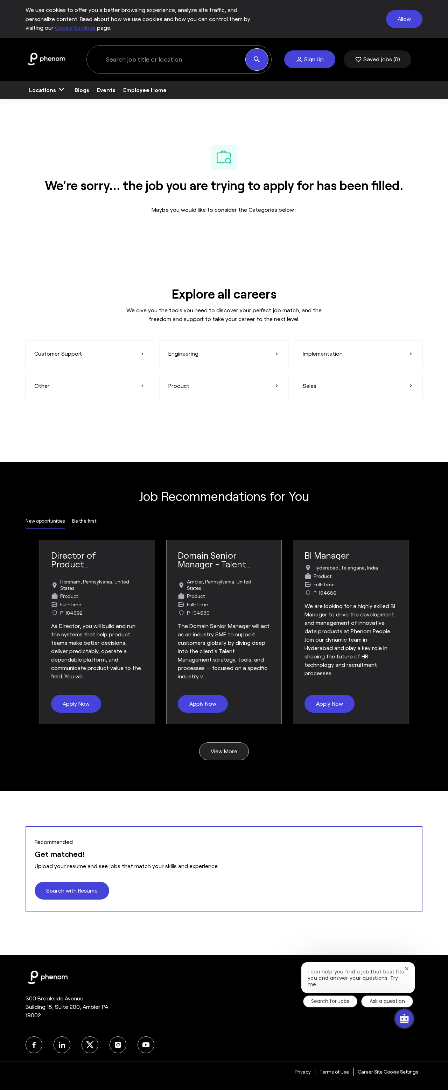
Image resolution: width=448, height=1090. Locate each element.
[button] (309, 59)
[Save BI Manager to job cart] (391, 557)
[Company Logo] (46, 59)
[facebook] (34, 1044)
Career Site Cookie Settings (388, 1072)
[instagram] (118, 1044)
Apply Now (76, 704)
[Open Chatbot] (404, 1018)
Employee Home (145, 89)
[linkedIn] (62, 1044)
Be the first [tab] (84, 521)
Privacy (303, 1072)
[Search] (256, 59)
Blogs (82, 89)
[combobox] (166, 59)
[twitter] (90, 1044)
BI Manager (326, 555)
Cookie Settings (75, 28)
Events (106, 89)
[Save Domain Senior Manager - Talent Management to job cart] (264, 557)
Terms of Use (334, 1072)
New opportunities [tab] (45, 521)
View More (224, 751)
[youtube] (146, 1044)
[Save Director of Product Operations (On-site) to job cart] (138, 557)
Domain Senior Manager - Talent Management (212, 560)
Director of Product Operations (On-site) (84, 560)
